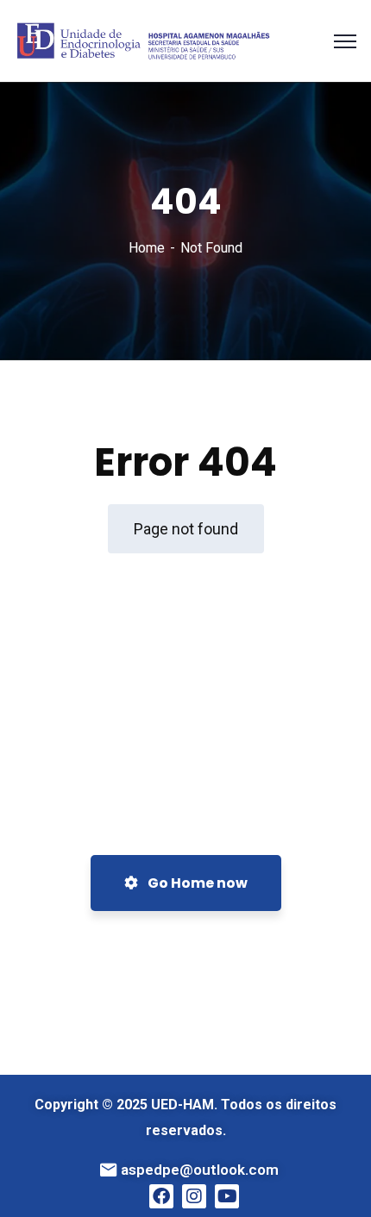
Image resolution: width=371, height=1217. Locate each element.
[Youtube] (227, 1196)
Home (147, 248)
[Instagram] (194, 1196)
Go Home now (196, 883)
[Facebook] (161, 1196)
